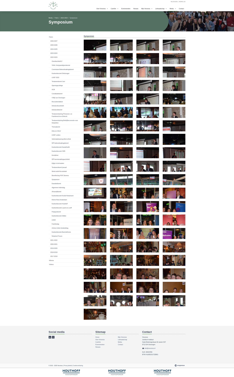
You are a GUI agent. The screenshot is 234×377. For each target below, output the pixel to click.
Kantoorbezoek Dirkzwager (60, 73)
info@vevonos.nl (150, 348)
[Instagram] (53, 337)
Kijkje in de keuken (58, 163)
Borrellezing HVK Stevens (60, 175)
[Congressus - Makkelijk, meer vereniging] (179, 365)
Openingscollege (57, 85)
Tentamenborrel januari (59, 167)
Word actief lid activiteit (59, 171)
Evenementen (125, 8)
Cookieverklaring (78, 365)
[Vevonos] (53, 6)
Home (97, 337)
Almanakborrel (56, 191)
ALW (53, 89)
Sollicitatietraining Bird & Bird (61, 139)
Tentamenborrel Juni (58, 81)
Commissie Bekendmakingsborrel (63, 69)
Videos (51, 264)
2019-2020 (53, 248)
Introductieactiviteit (58, 106)
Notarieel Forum (57, 236)
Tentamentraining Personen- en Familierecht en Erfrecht (62, 115)
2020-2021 (53, 244)
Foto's (57, 18)
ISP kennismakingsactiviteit (61, 159)
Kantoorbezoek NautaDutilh (61, 147)
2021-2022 (53, 240)
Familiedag (55, 224)
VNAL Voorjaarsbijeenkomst (61, 65)
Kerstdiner (55, 155)
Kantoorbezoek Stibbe (59, 216)
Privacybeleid (68, 365)
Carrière (113, 8)
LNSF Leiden (56, 135)
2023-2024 (53, 53)
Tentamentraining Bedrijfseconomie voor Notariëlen (65, 122)
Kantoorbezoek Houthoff (59, 204)
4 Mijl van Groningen (58, 97)
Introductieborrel (57, 110)
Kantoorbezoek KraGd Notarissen (63, 196)
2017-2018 (53, 256)
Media (172, 8)
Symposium (55, 179)
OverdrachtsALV (57, 61)
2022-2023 (64, 18)
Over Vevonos (101, 8)
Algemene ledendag (58, 187)
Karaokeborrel (56, 183)
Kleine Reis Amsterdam (59, 200)
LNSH (54, 220)
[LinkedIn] (50, 337)
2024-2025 (53, 49)
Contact (181, 8)
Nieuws (135, 8)
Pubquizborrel (56, 212)
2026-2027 (53, 41)
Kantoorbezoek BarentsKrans (61, 232)
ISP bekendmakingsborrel (60, 143)
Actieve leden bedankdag (60, 228)
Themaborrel (56, 127)
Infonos (51, 260)
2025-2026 (53, 45)
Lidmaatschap (159, 8)
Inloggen (174, 1)
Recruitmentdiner (57, 102)
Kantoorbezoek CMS (58, 151)
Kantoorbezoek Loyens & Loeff (62, 208)
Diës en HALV (56, 131)
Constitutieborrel (57, 93)
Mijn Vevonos (145, 8)
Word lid (182, 1)
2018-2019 (53, 252)
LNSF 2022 (55, 77)
